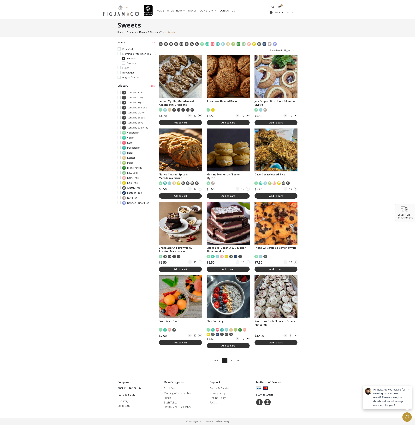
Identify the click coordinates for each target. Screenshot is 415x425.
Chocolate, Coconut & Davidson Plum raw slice (226, 249)
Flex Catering (223, 421)
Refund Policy (217, 398)
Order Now (174, 10)
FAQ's (213, 402)
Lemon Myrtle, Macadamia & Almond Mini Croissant (176, 102)
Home (160, 10)
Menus (192, 10)
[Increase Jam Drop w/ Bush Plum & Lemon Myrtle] (295, 115)
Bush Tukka (170, 402)
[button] (405, 212)
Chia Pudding (215, 321)
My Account (283, 12)
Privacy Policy (217, 393)
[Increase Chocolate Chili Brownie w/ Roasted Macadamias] (200, 262)
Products (131, 32)
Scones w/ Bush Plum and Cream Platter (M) (275, 322)
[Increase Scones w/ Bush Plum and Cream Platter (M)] (295, 335)
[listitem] (180, 90)
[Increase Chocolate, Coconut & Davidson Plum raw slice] (248, 262)
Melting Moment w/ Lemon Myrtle (224, 176)
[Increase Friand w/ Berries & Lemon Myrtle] (295, 262)
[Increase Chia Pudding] (248, 338)
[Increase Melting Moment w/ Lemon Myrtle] (248, 189)
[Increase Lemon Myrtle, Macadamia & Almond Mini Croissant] (200, 115)
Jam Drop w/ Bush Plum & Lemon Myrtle (275, 102)
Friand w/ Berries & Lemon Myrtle (275, 248)
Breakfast (169, 388)
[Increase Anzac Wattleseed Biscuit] (248, 115)
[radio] (137, 49)
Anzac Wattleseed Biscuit (223, 101)
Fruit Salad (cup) (169, 321)
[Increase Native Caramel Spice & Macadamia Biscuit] (200, 189)
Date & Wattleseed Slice (270, 174)
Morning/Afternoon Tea (177, 393)
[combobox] (282, 50)
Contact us (227, 10)
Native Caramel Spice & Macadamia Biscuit (173, 176)
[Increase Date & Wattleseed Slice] (295, 189)
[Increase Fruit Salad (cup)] (200, 335)
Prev (216, 360)
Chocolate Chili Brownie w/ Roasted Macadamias (175, 249)
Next (239, 360)
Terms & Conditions (221, 388)
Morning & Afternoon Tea (151, 32)
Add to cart (180, 122)
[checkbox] (137, 93)
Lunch (167, 398)
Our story (206, 10)
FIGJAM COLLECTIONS (177, 407)
